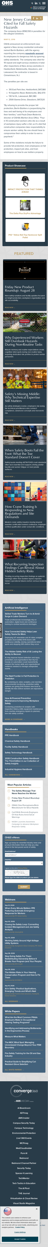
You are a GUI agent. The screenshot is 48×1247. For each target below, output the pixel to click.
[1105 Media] (24, 1101)
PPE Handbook (12, 735)
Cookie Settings (20, 1232)
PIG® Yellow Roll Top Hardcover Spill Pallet (25, 236)
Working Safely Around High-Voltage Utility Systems (22, 941)
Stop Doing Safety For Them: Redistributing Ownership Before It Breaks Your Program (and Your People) (23, 959)
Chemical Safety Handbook (17, 741)
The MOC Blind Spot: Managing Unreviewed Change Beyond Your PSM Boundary (23, 1045)
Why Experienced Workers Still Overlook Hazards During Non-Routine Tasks (24, 341)
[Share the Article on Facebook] (32, 18)
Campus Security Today (24, 1123)
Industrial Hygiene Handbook (18, 769)
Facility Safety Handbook (16, 747)
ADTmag (24, 1113)
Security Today (24, 1168)
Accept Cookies (20, 1239)
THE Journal (24, 1193)
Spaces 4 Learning (24, 1173)
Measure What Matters (15, 1036)
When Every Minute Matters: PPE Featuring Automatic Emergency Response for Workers (20, 911)
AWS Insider (23, 1118)
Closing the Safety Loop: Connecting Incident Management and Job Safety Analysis (22, 927)
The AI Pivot (23, 1188)
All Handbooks (12, 775)
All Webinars (11, 1001)
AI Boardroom (24, 1108)
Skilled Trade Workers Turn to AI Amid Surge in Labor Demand (22, 615)
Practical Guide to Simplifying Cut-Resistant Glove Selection (20, 1063)
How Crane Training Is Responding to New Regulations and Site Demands (21, 512)
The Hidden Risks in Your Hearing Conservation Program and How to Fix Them (22, 975)
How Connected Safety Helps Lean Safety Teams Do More (21, 632)
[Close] (36, 1209)
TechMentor (24, 1178)
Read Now (9, 308)
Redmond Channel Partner (24, 1163)
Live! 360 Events (24, 1138)
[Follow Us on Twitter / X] (40, 3)
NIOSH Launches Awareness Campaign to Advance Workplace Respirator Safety (25, 824)
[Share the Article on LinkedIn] (36, 18)
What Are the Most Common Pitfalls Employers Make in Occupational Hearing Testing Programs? (21, 1020)
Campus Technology (24, 1128)
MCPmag (24, 1143)
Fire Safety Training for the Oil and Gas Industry (23, 1054)
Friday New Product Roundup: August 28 (20, 288)
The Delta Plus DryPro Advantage (25, 213)
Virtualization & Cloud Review (24, 1198)
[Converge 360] (24, 1091)
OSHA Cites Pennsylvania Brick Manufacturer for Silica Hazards (25, 806)
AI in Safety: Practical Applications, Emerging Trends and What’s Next (20, 989)
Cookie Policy (20, 1227)
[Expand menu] (44, 3)
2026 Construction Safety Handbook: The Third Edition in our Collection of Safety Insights (22, 761)
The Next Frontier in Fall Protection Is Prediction (22, 677)
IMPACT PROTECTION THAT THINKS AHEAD (25, 190)
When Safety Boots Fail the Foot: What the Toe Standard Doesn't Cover (24, 453)
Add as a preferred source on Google (39, 7)
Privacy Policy (22, 868)
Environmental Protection (24, 1133)
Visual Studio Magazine (24, 1203)
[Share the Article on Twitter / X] (40, 18)
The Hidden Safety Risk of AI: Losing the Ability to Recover (23, 652)
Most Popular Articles (19, 784)
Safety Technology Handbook (18, 752)
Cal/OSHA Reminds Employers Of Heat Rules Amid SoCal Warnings (25, 814)
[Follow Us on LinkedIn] (36, 3)
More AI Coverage (14, 719)
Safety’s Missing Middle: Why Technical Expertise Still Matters (22, 397)
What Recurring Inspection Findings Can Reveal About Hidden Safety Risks (24, 567)
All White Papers (13, 1070)
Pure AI (24, 1153)
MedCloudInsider (24, 1148)
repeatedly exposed (34, 53)
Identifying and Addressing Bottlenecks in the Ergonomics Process (23, 1029)
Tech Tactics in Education (23, 1183)
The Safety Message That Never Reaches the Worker (24, 792)
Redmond (24, 1158)
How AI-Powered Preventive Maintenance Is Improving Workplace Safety (22, 701)
